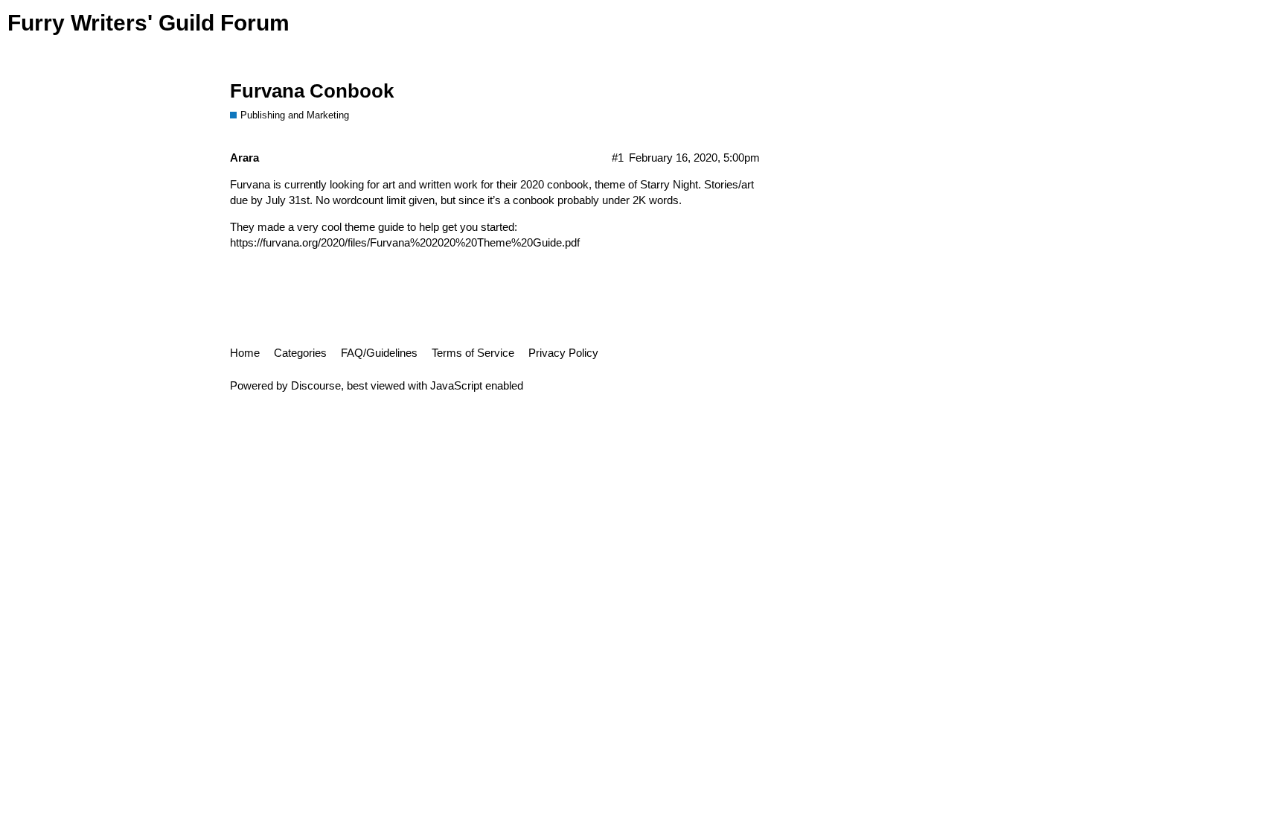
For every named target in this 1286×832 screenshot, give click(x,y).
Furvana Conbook (312, 91)
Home (245, 352)
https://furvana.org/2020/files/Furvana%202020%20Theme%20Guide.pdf (405, 242)
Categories (300, 352)
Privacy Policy (563, 352)
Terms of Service (473, 352)
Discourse (316, 385)
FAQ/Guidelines (379, 352)
